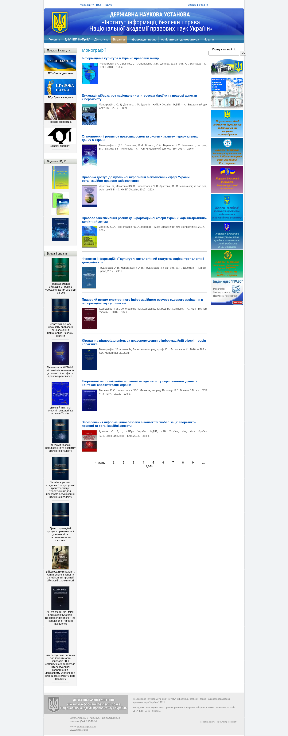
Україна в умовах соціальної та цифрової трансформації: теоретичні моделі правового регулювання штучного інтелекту (60, 490)
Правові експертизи (60, 121)
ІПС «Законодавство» (60, 73)
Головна (54, 39)
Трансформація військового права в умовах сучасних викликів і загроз (60, 288)
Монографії (94, 50)
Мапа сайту (87, 4)
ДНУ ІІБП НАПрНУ (77, 39)
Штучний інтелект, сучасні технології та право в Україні (60, 410)
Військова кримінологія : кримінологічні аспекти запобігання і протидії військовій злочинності (60, 576)
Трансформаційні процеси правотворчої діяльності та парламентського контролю (60, 534)
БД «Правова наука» (60, 97)
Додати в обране (198, 4)
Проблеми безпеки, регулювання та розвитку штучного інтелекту (60, 447)
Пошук (108, 4)
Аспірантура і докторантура (180, 39)
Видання (119, 39)
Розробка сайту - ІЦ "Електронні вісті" (218, 722)
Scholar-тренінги (60, 145)
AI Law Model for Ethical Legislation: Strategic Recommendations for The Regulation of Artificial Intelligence (60, 618)
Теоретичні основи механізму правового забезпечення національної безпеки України (60, 330)
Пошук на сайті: (224, 49)
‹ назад (100, 462)
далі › (149, 466)
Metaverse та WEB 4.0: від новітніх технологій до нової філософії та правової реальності (60, 372)
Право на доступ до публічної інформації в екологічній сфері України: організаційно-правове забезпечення (136, 178)
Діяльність (101, 39)
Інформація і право (143, 39)
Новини (209, 39)
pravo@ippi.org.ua (86, 726)
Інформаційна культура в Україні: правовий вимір (120, 58)
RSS (98, 4)
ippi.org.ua (82, 730)
